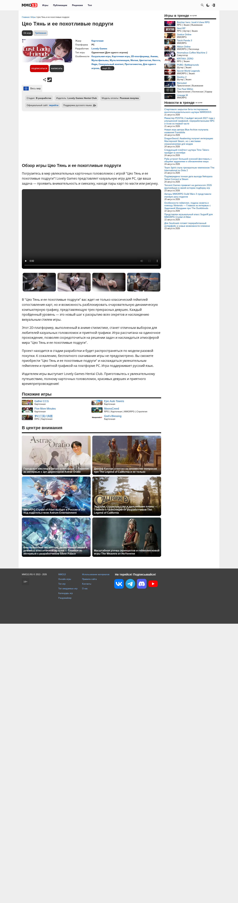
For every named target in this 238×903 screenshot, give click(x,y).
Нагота (156, 60)
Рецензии (77, 5)
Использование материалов (95, 574)
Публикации (60, 5)
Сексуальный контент (111, 64)
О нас (85, 588)
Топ (90, 5)
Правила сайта (89, 579)
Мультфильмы (99, 60)
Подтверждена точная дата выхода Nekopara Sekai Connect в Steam (188, 177)
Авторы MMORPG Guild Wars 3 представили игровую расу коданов (187, 195)
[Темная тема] (208, 5)
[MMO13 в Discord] (142, 584)
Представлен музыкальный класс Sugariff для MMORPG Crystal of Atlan (188, 215)
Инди (94, 64)
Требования (40, 33)
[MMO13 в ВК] (119, 584)
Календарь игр (65, 593)
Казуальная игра (101, 56)
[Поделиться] (44, 79)
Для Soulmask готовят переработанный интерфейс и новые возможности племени (187, 224)
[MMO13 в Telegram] (130, 584)
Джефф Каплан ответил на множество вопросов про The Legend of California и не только (125, 470)
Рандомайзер (64, 598)
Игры (45, 5)
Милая (134, 60)
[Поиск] (202, 5)
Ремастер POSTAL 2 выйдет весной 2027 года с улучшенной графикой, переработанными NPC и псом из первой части (189, 121)
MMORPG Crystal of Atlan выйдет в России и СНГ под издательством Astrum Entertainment (54, 511)
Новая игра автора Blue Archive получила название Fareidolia (186, 131)
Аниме (154, 56)
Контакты (86, 584)
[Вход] (213, 5)
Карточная (97, 40)
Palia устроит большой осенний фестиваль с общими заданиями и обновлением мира (188, 160)
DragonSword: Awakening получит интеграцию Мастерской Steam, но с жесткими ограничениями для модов (188, 141)
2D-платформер (140, 56)
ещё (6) (106, 68)
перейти (53, 105)
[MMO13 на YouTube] (153, 584)
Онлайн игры (64, 579)
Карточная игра (121, 56)
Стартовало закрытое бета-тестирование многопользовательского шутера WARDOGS (187, 110)
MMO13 (62, 574)
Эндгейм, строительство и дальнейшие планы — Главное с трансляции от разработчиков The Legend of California (126, 509)
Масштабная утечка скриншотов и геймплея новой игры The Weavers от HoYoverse (126, 552)
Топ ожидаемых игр (67, 588)
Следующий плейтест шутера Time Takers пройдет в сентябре (186, 151)
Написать (56, 68)
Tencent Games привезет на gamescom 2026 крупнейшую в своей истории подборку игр (188, 186)
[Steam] (49, 79)
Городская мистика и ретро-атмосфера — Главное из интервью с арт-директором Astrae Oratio (56, 470)
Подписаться (39, 68)
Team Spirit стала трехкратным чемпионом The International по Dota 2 (189, 169)
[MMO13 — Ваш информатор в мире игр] (29, 5)
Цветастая (145, 60)
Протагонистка (133, 64)
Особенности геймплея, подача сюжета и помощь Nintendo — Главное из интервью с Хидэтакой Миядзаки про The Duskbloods (187, 206)
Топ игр (61, 584)
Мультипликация (119, 60)
